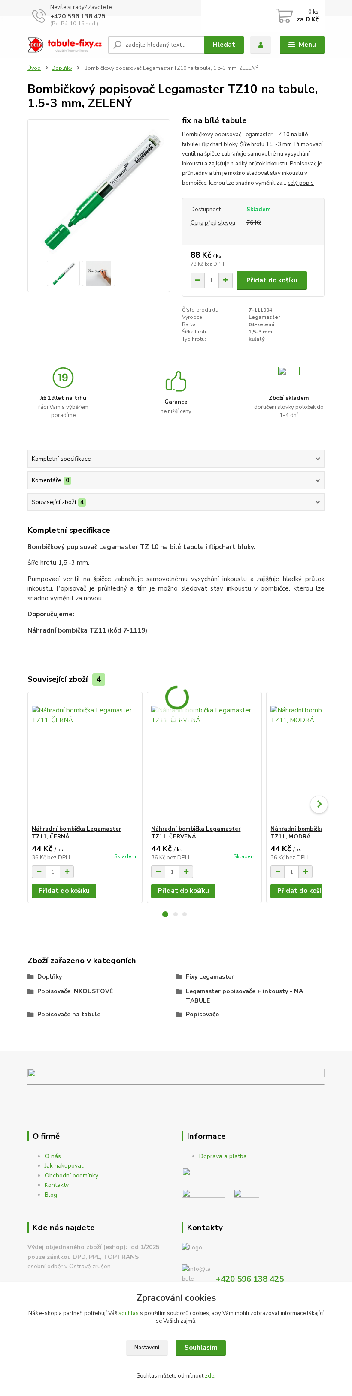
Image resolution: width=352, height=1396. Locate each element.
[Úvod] (64, 45)
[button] (165, 914)
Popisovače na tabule (68, 1014)
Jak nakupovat (64, 1166)
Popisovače (202, 1014)
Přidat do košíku (271, 280)
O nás (53, 1156)
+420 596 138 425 (78, 16)
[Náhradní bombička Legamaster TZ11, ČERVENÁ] (204, 758)
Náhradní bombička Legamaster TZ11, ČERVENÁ (195, 833)
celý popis (301, 183)
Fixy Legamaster (210, 977)
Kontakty (57, 1185)
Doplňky (62, 68)
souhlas (128, 1313)
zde (209, 1376)
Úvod (34, 68)
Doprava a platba (223, 1156)
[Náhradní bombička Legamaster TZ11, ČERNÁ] (85, 758)
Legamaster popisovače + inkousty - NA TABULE (244, 996)
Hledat (224, 44)
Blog (51, 1195)
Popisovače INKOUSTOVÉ (75, 991)
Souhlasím (201, 1347)
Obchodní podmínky (71, 1175)
